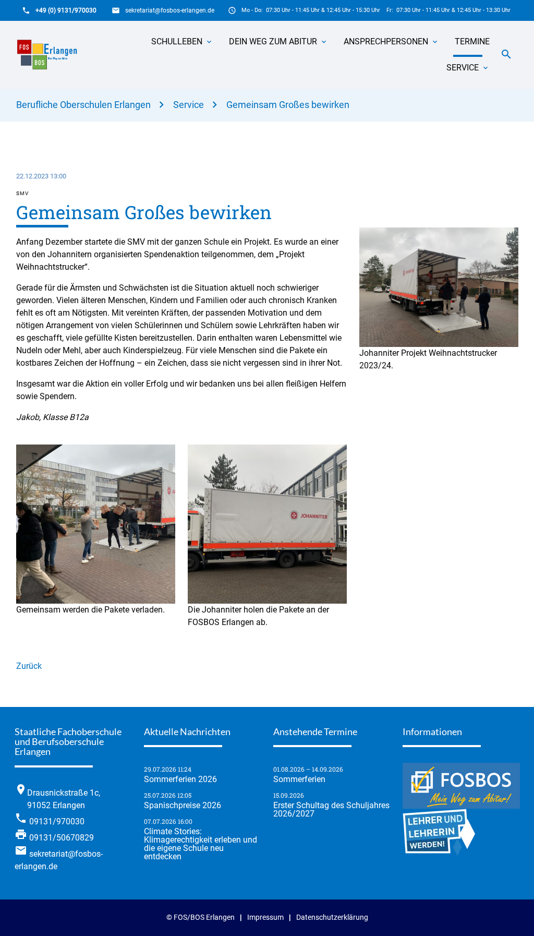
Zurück (29, 666)
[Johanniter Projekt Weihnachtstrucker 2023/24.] (438, 340)
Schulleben (176, 41)
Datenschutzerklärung (332, 917)
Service (462, 68)
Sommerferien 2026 (180, 779)
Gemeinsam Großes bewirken (287, 104)
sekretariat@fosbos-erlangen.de (169, 10)
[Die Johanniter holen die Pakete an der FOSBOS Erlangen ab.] (267, 597)
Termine (472, 41)
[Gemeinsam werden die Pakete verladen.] (95, 597)
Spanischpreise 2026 (182, 805)
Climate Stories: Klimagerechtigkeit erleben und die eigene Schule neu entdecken (200, 844)
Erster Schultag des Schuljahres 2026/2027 (331, 809)
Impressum (265, 917)
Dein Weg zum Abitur (273, 41)
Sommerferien (299, 779)
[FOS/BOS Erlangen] (50, 55)
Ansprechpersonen (386, 41)
